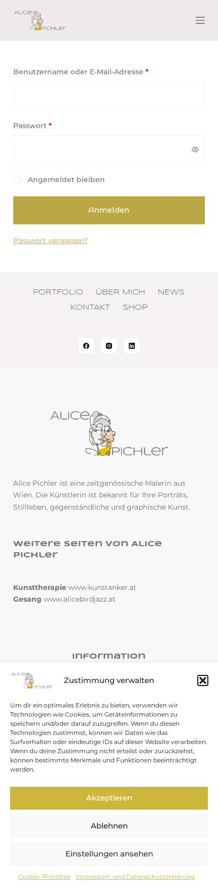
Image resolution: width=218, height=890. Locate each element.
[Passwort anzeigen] (195, 149)
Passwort (54, 125)
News (171, 292)
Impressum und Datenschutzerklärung (135, 876)
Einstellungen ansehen (109, 853)
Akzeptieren (109, 798)
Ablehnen (109, 825)
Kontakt (90, 307)
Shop (135, 307)
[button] (203, 680)
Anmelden (108, 210)
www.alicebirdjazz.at (80, 599)
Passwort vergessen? (50, 240)
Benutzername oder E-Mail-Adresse (102, 71)
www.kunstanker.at (102, 587)
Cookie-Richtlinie (44, 876)
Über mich (120, 292)
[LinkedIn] (131, 345)
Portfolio (58, 292)
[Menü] (200, 20)
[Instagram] (109, 345)
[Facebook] (86, 345)
